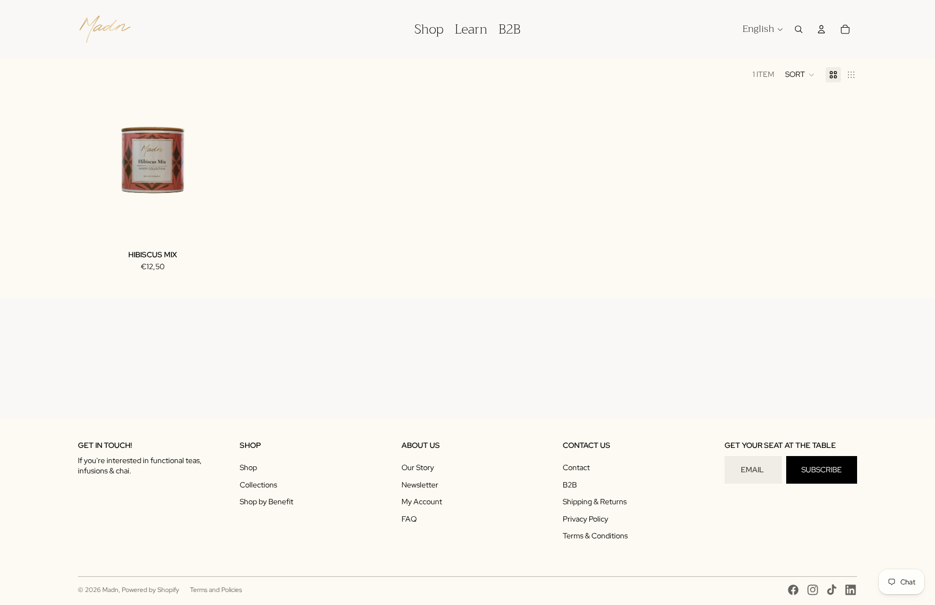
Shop (248, 467)
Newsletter (419, 485)
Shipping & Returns (595, 501)
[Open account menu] (821, 29)
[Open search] (799, 29)
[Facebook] (793, 589)
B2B (570, 485)
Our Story (417, 467)
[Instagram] (812, 589)
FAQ (409, 519)
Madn (110, 590)
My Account (421, 501)
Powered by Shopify (150, 590)
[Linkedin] (850, 589)
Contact (576, 467)
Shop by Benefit (266, 501)
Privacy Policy (585, 519)
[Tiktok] (831, 589)
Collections (258, 485)
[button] (800, 75)
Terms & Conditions (595, 536)
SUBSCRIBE (821, 469)
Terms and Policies (216, 590)
